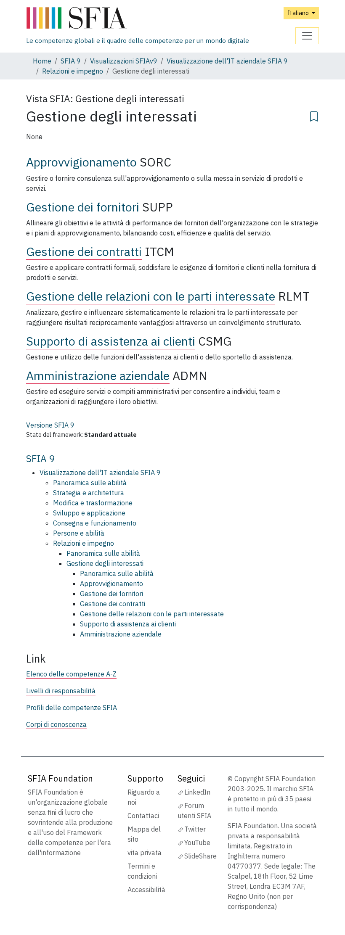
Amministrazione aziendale (98, 375)
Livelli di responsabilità (61, 691)
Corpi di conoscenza (56, 724)
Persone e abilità (78, 533)
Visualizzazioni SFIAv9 (123, 61)
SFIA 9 (71, 61)
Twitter (195, 829)
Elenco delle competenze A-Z (71, 674)
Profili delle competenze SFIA (71, 707)
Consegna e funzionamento (94, 523)
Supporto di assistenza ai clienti (110, 341)
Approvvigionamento (81, 162)
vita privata (144, 852)
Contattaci (143, 815)
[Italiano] (137, 18)
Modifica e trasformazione (93, 503)
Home (42, 61)
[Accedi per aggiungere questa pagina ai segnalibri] (314, 115)
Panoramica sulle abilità (90, 482)
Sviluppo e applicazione (89, 513)
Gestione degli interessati (104, 563)
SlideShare (200, 856)
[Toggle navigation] (307, 35)
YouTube (197, 842)
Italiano (298, 13)
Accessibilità (146, 889)
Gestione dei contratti (84, 251)
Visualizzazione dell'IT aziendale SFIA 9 (227, 61)
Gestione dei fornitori (82, 207)
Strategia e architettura (88, 493)
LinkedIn (197, 792)
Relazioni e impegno (72, 71)
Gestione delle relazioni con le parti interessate (150, 296)
